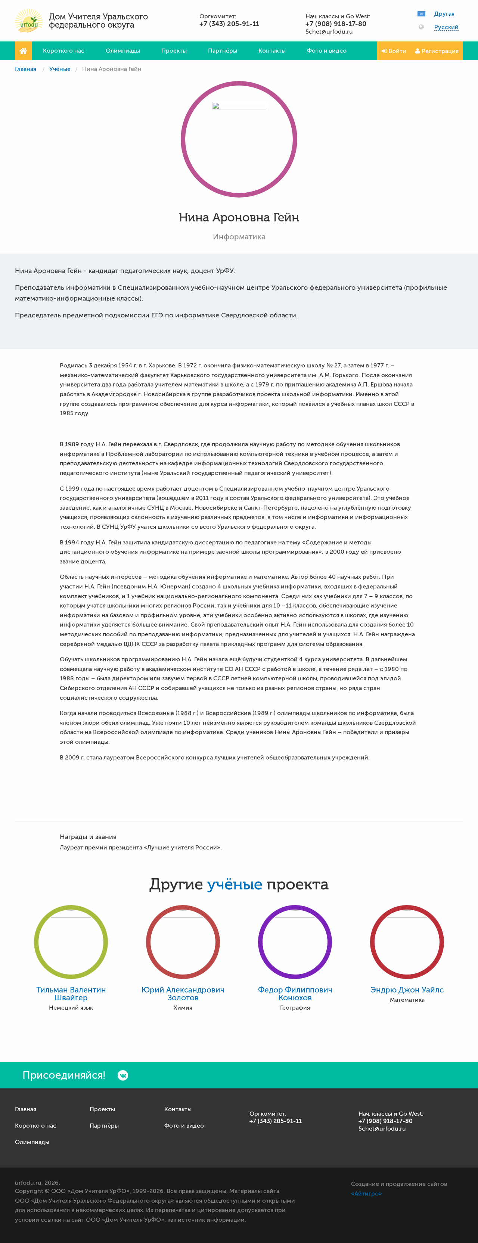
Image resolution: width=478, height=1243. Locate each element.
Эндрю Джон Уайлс (407, 990)
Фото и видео (327, 50)
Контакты (272, 50)
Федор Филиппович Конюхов (295, 994)
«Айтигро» (366, 1193)
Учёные (60, 69)
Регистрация (439, 51)
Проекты (174, 50)
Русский (446, 27)
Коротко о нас (63, 50)
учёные (235, 885)
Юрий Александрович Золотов (183, 994)
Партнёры (222, 50)
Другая (444, 14)
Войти (396, 51)
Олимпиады (123, 50)
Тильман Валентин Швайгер (71, 994)
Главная (25, 69)
